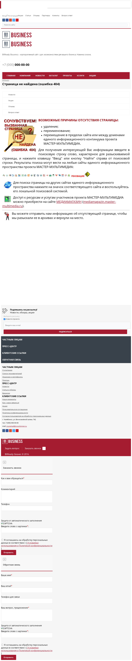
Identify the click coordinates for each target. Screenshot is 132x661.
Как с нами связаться (10, 403)
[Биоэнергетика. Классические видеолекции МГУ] (19, 176)
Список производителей (12, 373)
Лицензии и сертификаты (12, 377)
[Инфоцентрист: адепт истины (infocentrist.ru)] (41, 176)
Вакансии (6, 393)
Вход (4, 16)
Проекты (67, 75)
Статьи (28, 15)
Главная (11, 75)
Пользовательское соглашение (14, 409)
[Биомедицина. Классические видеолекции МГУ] (25, 176)
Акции (20, 15)
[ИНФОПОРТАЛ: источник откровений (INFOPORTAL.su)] (13, 176)
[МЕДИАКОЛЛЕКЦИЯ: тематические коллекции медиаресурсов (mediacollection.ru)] (44, 176)
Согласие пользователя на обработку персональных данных (26, 416)
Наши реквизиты (9, 399)
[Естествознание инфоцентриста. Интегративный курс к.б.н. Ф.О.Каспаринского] (7, 176)
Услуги (80, 75)
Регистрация (13, 16)
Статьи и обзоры (9, 390)
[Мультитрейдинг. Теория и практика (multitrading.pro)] (3, 176)
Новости (40, 75)
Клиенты (55, 15)
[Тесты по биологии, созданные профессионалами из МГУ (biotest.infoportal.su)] (68, 176)
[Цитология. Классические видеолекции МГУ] (28, 176)
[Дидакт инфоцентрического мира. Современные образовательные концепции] (31, 176)
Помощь (5, 380)
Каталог (53, 75)
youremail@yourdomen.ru (16, 426)
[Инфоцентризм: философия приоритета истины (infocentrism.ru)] (37, 176)
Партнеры (46, 15)
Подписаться (65, 332)
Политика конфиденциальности (15, 413)
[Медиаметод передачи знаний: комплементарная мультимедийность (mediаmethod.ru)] (62, 176)
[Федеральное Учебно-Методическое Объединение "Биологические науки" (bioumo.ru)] (53, 176)
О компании (7, 370)
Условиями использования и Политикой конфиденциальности (26, 544)
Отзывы (36, 15)
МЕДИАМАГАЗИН (69, 201)
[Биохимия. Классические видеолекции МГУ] (16, 176)
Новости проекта (12, 319)
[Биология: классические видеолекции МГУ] (22, 176)
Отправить (9, 552)
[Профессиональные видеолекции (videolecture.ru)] (34, 176)
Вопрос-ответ (67, 15)
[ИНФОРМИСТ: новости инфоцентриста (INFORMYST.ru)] (10, 176)
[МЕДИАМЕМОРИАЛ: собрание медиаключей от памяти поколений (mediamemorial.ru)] (65, 176)
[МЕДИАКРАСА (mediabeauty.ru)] (47, 176)
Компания (25, 75)
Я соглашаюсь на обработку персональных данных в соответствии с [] (26, 544)
